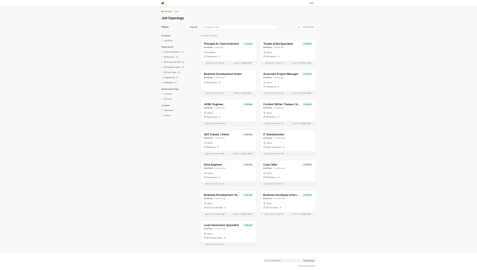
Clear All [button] (193, 27)
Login (311, 3)
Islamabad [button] (168, 110)
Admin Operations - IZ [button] (174, 52)
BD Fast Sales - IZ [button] (172, 72)
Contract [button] (168, 94)
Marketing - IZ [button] (170, 82)
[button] (162, 41)
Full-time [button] (168, 99)
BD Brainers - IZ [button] (171, 57)
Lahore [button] (167, 115)
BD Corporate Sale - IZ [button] (174, 62)
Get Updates (308, 261)
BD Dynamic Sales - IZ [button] (174, 67)
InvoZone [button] (168, 40)
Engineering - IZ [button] (171, 77)
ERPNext (312, 266)
